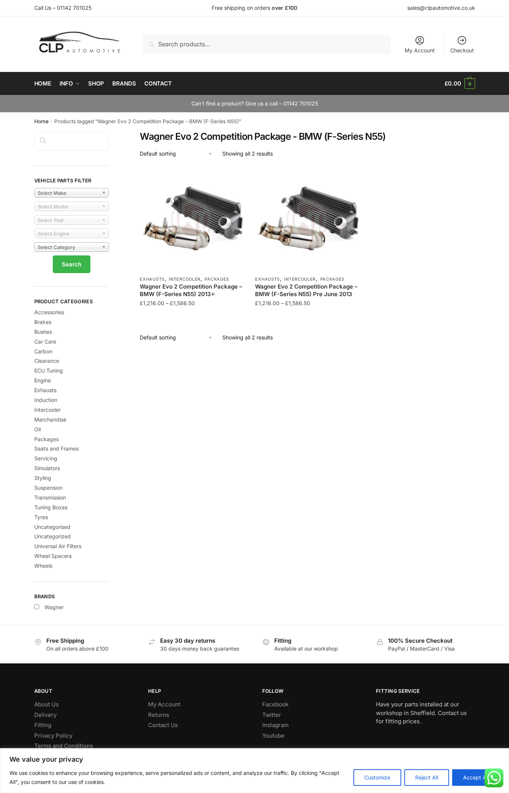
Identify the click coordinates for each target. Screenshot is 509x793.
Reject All (426, 777)
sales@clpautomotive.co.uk (441, 8)
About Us (46, 704)
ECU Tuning (48, 370)
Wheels (43, 565)
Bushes (43, 332)
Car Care (45, 341)
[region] (254, 770)
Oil (37, 429)
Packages (217, 279)
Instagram (275, 725)
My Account (420, 50)
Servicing (45, 458)
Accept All (476, 777)
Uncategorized (52, 536)
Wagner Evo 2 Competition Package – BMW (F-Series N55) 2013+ (191, 290)
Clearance (46, 361)
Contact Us (163, 725)
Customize (377, 777)
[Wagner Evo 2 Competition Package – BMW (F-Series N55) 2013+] (192, 220)
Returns (158, 714)
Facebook (275, 704)
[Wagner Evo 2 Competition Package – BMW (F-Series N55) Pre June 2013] (307, 220)
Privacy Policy (53, 735)
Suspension (48, 487)
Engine (42, 380)
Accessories (49, 312)
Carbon (43, 351)
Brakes (42, 322)
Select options (192, 318)
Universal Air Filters (57, 546)
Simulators (47, 468)
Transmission (50, 497)
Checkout (462, 50)
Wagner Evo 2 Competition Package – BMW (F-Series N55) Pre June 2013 (306, 290)
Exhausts (152, 279)
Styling (42, 478)
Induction (45, 400)
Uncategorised (52, 527)
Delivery (45, 714)
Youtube (273, 735)
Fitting (42, 725)
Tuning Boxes (50, 507)
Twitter (271, 714)
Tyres (41, 517)
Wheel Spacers (53, 556)
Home (41, 121)
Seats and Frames (56, 448)
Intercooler (184, 279)
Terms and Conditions (63, 745)
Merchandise (50, 419)
